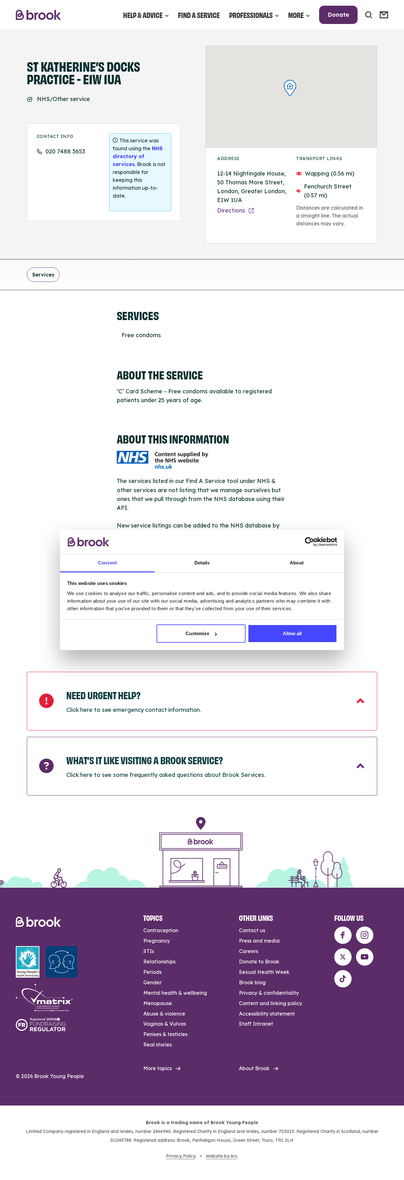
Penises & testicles (165, 1034)
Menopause (157, 1003)
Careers (248, 951)
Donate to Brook (259, 961)
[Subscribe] (384, 14)
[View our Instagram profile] (364, 935)
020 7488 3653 (65, 151)
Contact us (252, 930)
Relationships (159, 961)
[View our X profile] (343, 957)
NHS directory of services (138, 156)
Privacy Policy (180, 1156)
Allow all (292, 633)
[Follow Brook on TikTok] (343, 978)
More (296, 14)
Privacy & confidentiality (269, 993)
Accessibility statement (267, 1013)
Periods (152, 972)
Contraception (160, 930)
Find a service (199, 14)
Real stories (157, 1044)
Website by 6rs (221, 1156)
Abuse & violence (164, 1013)
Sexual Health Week (264, 972)
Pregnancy (156, 941)
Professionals (251, 14)
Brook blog (252, 982)
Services (43, 274)
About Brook (254, 1068)
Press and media (259, 941)
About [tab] (297, 562)
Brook (38, 15)
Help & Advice (143, 14)
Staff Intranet (256, 1024)
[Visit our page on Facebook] (343, 935)
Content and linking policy (270, 1003)
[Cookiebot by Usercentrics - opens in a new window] (309, 541)
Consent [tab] (107, 562)
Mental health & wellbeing (175, 993)
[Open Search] (368, 15)
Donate (338, 14)
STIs (148, 951)
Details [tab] (202, 562)
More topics (157, 1068)
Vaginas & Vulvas (164, 1024)
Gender (152, 982)
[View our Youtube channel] (364, 957)
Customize (197, 633)
